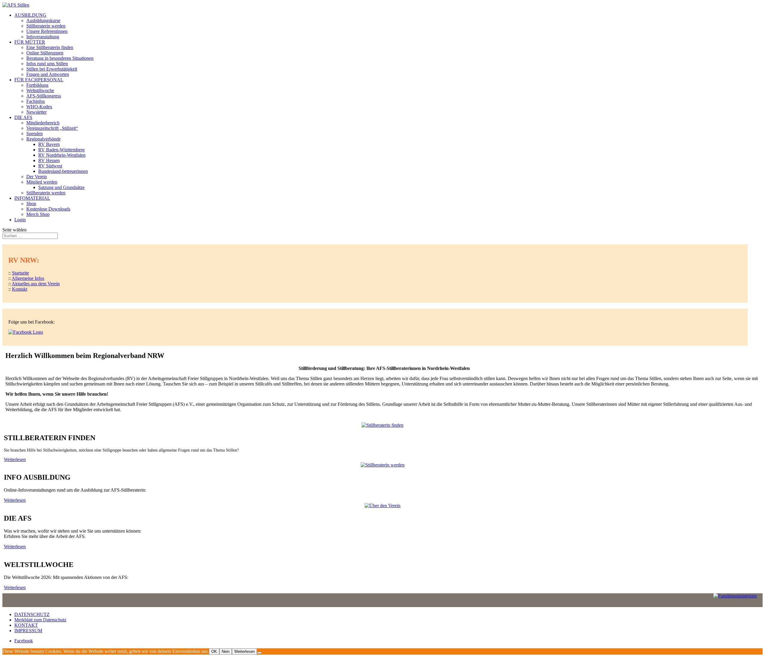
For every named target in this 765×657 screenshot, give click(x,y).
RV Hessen (49, 160)
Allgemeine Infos (28, 278)
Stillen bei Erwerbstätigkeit (51, 68)
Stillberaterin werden (45, 25)
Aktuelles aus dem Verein (36, 283)
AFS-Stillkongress (43, 95)
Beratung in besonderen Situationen (60, 58)
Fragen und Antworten (47, 74)
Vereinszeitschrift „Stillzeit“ (52, 128)
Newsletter (36, 112)
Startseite (20, 272)
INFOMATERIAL (32, 198)
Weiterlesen (15, 459)
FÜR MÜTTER (29, 42)
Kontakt (19, 289)
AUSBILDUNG (30, 15)
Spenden (34, 133)
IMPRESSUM (28, 630)
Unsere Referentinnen (47, 31)
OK (214, 651)
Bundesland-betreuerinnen (63, 171)
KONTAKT (26, 625)
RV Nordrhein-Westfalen (61, 155)
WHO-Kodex (39, 106)
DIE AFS (23, 117)
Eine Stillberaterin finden (49, 47)
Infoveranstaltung (42, 36)
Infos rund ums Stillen (47, 63)
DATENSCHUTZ (32, 614)
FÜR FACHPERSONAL (38, 79)
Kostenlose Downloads (48, 208)
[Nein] (259, 653)
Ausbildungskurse (43, 20)
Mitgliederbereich (42, 122)
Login (20, 219)
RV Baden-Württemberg (61, 149)
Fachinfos (35, 101)
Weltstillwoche (40, 90)
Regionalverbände (43, 138)
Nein (226, 651)
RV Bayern (49, 144)
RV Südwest (50, 165)
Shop (31, 203)
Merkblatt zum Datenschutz (40, 619)
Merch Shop (38, 214)
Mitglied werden (41, 182)
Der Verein (36, 176)
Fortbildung (37, 85)
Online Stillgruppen (44, 52)
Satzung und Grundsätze (61, 187)
